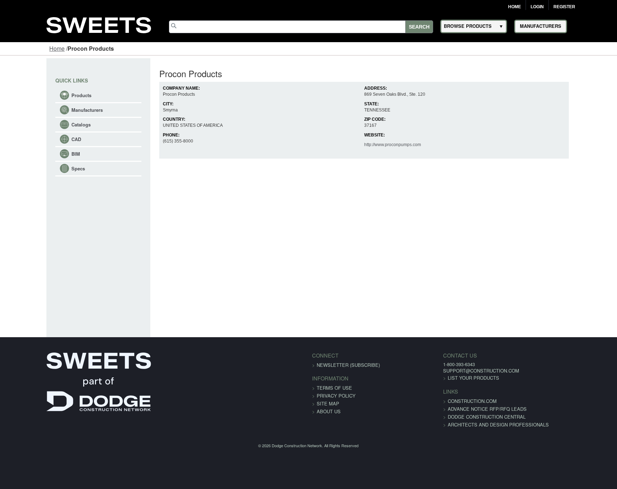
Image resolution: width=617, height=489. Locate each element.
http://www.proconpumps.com (400, 144)
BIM (35, 153)
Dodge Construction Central (447, 416)
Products (41, 95)
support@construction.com (441, 370)
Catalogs (40, 124)
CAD (36, 139)
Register (564, 6)
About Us (329, 411)
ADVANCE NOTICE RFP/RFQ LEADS (447, 408)
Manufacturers (46, 109)
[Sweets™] (98, 24)
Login (537, 6)
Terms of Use (334, 387)
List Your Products (434, 377)
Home (514, 6)
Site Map (328, 403)
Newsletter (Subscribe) (348, 364)
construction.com (432, 401)
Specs (38, 168)
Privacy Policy (336, 395)
